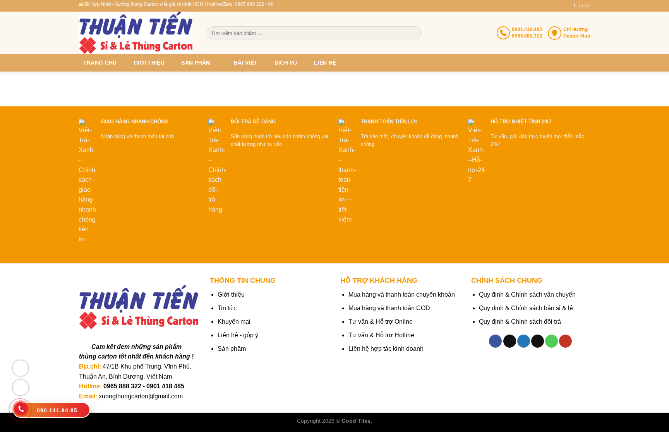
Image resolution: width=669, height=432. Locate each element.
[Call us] (551, 341)
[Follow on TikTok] (509, 341)
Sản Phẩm (196, 63)
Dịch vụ (285, 63)
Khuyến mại (234, 321)
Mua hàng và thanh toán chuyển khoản (401, 294)
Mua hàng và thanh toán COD (389, 308)
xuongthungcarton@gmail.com (141, 396)
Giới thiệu (149, 63)
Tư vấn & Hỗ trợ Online (380, 321)
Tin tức (227, 308)
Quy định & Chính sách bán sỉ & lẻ (526, 308)
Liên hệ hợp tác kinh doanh (386, 348)
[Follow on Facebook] (495, 341)
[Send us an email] (537, 341)
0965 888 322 (122, 386)
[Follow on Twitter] (523, 341)
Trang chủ (100, 63)
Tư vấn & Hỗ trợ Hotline (381, 335)
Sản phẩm (232, 348)
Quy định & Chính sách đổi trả (520, 321)
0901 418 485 (165, 386)
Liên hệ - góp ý (238, 335)
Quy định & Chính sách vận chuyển (527, 294)
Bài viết (245, 63)
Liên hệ (582, 6)
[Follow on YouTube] (565, 341)
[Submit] (415, 32)
